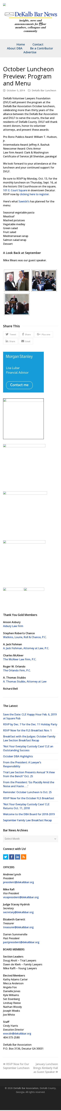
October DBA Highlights (18, 756)
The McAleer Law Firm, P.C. (19, 659)
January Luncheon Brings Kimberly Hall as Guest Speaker (45, 1068)
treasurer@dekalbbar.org (18, 927)
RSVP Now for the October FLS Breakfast (28, 798)
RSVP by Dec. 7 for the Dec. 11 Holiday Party (30, 724)
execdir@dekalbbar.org (17, 1033)
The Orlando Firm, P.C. (17, 670)
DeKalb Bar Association (25, 1088)
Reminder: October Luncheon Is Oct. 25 (27, 792)
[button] (11, 334)
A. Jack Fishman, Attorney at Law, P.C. (26, 648)
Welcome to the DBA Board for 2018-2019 (29, 814)
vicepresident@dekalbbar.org (21, 897)
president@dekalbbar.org (18, 882)
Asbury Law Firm (13, 626)
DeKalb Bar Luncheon (44, 90)
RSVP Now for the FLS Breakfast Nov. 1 (27, 730)
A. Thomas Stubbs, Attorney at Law (25, 681)
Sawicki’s (24, 201)
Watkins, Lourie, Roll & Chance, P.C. (25, 637)
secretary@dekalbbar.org (18, 912)
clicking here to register (34, 194)
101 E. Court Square (15, 190)
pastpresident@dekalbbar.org (21, 942)
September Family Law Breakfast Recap (27, 820)
